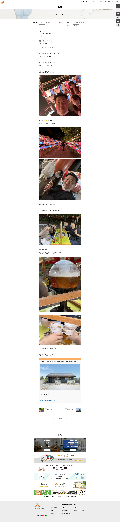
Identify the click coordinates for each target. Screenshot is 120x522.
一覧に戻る (60, 418)
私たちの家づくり (87, 1)
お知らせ (42, 22)
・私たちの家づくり (54, 507)
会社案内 (97, 2)
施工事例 (117, 1)
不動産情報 (81, 2)
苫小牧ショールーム (111, 1)
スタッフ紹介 (86, 2)
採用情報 (101, 2)
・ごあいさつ (68, 513)
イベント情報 (82, 1)
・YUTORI (52, 512)
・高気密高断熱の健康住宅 (55, 508)
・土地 (63, 510)
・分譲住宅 (66, 510)
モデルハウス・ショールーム (102, 1)
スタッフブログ (92, 2)
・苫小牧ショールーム (65, 505)
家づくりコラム (61, 22)
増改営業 (55, 22)
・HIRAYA (52, 513)
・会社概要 (63, 513)
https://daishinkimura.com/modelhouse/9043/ (48, 400)
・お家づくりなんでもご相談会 (79, 510)
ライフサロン (76, 22)
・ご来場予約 (76, 508)
